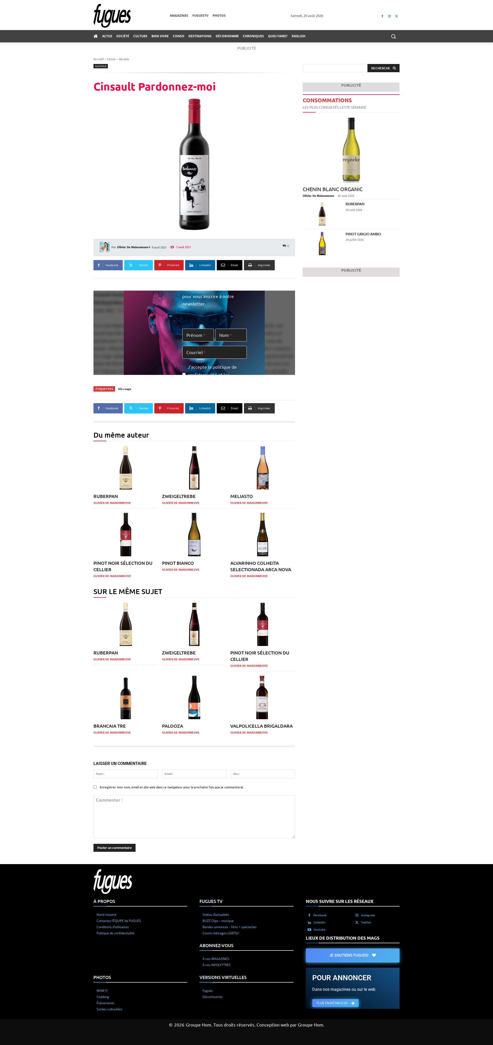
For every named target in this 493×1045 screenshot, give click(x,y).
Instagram (368, 915)
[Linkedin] (309, 922)
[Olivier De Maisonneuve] (105, 247)
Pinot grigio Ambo (363, 234)
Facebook (320, 915)
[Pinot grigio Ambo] (322, 243)
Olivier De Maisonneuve (132, 247)
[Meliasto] (262, 468)
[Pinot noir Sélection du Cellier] (125, 534)
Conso (111, 59)
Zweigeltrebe (179, 496)
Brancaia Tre (109, 726)
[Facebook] (382, 16)
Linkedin (319, 922)
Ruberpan (105, 496)
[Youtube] (309, 929)
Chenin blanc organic (333, 189)
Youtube (319, 929)
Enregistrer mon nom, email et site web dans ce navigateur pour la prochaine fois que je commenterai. (172, 787)
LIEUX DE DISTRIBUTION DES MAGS (343, 938)
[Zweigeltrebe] (194, 468)
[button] (393, 36)
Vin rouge (124, 389)
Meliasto (241, 496)
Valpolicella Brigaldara (261, 726)
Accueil (98, 59)
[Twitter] (397, 16)
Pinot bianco (178, 563)
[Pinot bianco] (194, 534)
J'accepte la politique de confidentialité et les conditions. (212, 374)
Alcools (124, 59)
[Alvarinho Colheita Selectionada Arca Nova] (262, 534)
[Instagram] (389, 16)
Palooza (172, 726)
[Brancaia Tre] (125, 697)
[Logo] (131, 16)
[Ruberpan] (125, 468)
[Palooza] (194, 697)
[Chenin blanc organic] (351, 150)
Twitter (366, 922)
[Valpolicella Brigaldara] (262, 697)
